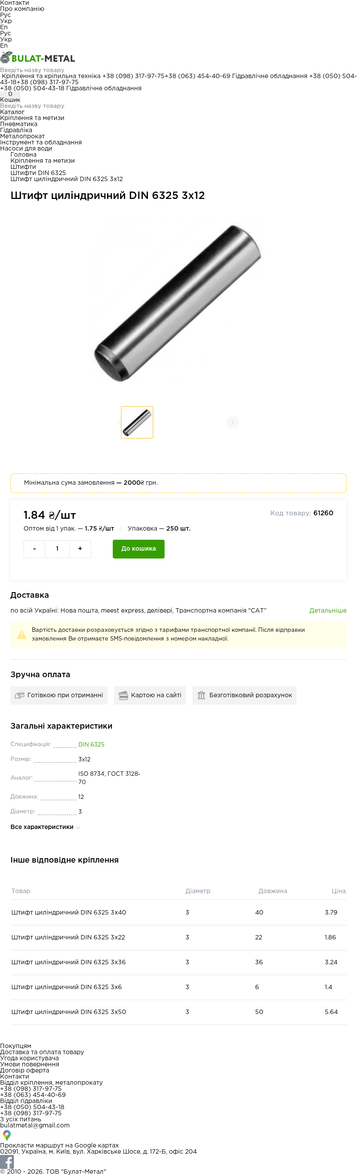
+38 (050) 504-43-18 (32, 88)
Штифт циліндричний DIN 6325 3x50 (68, 1012)
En (4, 27)
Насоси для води (26, 148)
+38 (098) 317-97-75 (133, 76)
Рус (5, 15)
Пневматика (18, 124)
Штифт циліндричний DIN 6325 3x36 (68, 962)
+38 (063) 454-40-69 (197, 76)
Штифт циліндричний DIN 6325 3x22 (68, 937)
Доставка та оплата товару (42, 1052)
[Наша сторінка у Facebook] (178, 1162)
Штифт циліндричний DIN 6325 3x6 (66, 987)
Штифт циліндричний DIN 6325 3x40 (68, 912)
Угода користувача (29, 1058)
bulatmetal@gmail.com (35, 1125)
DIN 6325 (91, 745)
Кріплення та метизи (32, 118)
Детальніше (328, 610)
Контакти (14, 3)
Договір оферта (24, 1070)
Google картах (96, 1145)
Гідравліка (16, 130)
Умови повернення (29, 1064)
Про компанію (22, 9)
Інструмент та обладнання (41, 142)
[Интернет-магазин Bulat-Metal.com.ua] (178, 58)
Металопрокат (22, 136)
